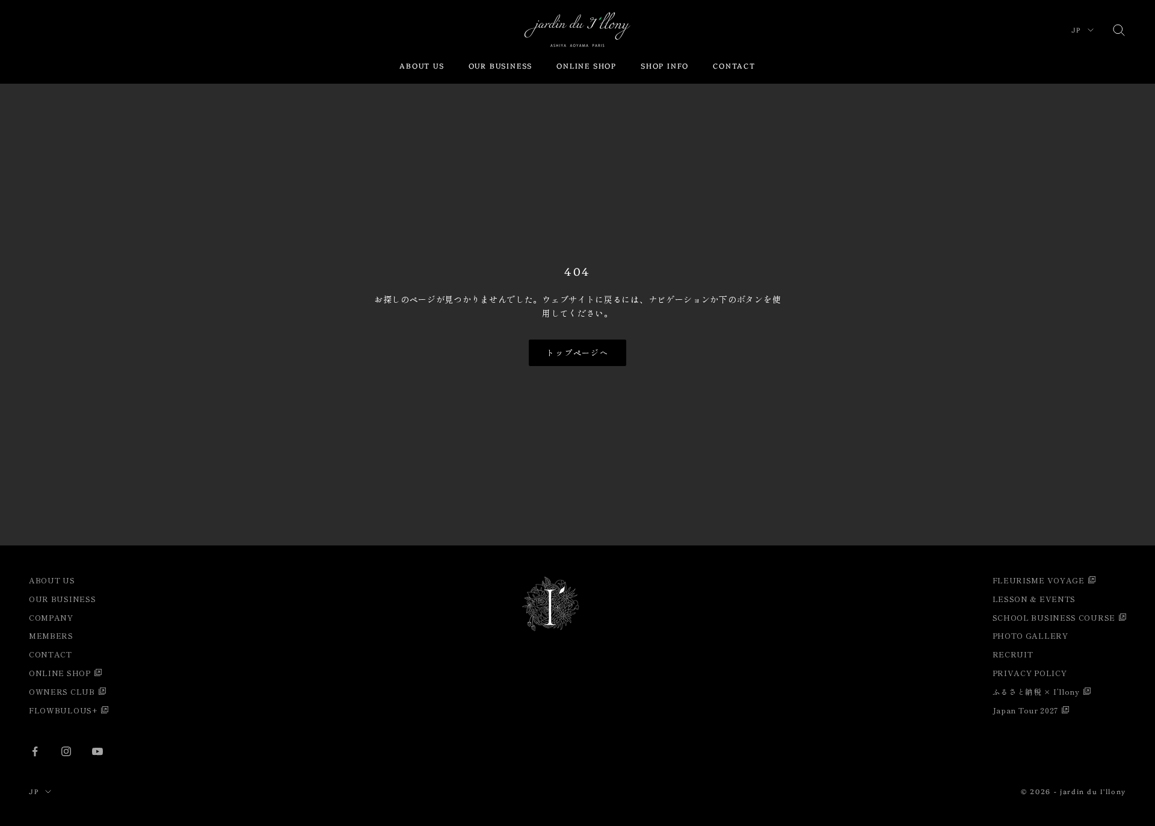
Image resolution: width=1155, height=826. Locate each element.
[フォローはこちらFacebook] (35, 751)
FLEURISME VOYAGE (1039, 580)
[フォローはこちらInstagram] (66, 751)
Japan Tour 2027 (1026, 710)
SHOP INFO (665, 65)
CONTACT (734, 65)
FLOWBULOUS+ (63, 710)
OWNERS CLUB (62, 691)
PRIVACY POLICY (1030, 672)
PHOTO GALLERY (1030, 635)
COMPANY (51, 617)
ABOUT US (421, 65)
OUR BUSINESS (501, 65)
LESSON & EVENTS (1034, 598)
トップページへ (577, 352)
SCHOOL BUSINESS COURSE (1054, 617)
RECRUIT (1013, 654)
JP (1076, 29)
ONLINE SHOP (586, 65)
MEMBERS (51, 635)
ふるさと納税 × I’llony (1036, 691)
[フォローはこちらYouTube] (97, 751)
